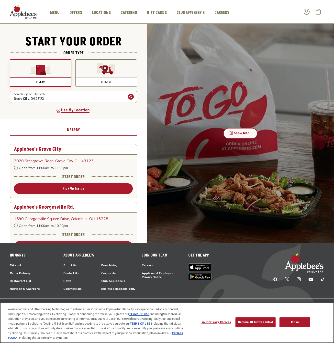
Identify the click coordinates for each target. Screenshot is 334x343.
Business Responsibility (118, 289)
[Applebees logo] (23, 11)
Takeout (15, 265)
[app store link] (200, 267)
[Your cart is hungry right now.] (318, 11)
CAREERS (221, 13)
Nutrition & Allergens (25, 289)
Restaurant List (20, 281)
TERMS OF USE (139, 314)
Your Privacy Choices (216, 322)
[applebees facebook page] (275, 279)
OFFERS (75, 13)
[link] (73, 161)
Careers (147, 265)
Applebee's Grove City (37, 149)
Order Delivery (20, 273)
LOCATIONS (101, 13)
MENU (55, 13)
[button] (40, 73)
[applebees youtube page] (311, 279)
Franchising (109, 265)
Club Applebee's (113, 281)
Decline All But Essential (255, 322)
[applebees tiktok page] (320, 279)
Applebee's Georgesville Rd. (44, 207)
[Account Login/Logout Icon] (306, 11)
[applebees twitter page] (287, 279)
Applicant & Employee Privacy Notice (157, 275)
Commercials (72, 289)
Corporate (108, 273)
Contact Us (71, 273)
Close (295, 322)
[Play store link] (200, 276)
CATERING (129, 13)
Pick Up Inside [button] (73, 188)
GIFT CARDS (157, 13)
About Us (70, 265)
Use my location (75, 110)
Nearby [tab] (73, 130)
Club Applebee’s (191, 13)
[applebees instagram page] (299, 279)
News (67, 281)
